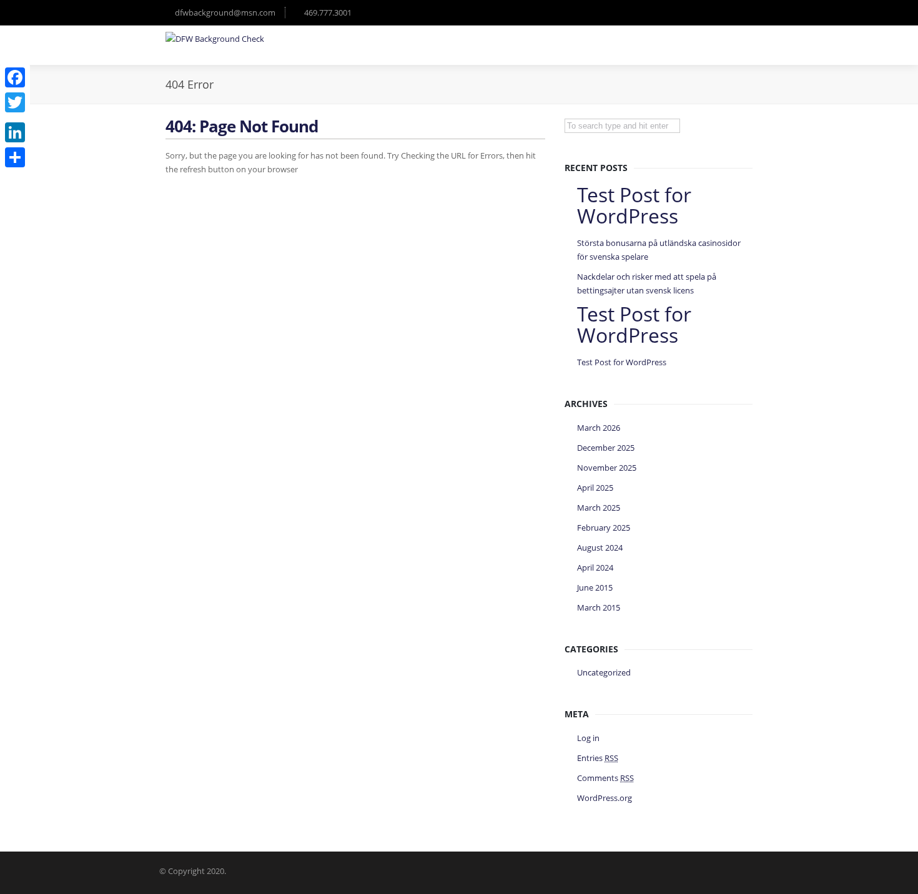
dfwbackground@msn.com (225, 12)
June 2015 (595, 587)
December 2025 (605, 447)
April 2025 (595, 487)
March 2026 (598, 427)
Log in (588, 738)
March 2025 (598, 507)
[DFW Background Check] (214, 39)
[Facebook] (14, 77)
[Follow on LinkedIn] (740, 12)
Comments (605, 777)
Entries (597, 758)
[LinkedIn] (14, 132)
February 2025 (603, 527)
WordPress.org (604, 797)
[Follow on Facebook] (715, 12)
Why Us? (524, 52)
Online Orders (657, 52)
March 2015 (598, 607)
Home (474, 52)
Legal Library (585, 52)
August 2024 (600, 547)
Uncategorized (604, 672)
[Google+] (14, 117)
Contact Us (724, 52)
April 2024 (595, 567)
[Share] (14, 157)
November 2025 (606, 467)
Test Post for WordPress (621, 362)
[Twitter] (14, 102)
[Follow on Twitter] (690, 12)
